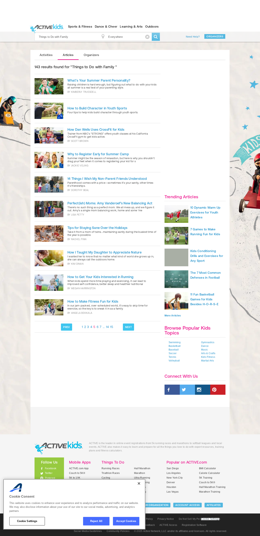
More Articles (173, 315)
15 (111, 327)
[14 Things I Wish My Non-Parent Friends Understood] (49, 184)
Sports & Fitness (80, 26)
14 (107, 327)
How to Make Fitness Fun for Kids (92, 301)
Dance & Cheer (106, 26)
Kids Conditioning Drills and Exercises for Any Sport (206, 255)
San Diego (173, 468)
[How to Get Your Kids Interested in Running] (49, 283)
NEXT (128, 327)
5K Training (205, 477)
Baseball (174, 349)
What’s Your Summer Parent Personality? (98, 80)
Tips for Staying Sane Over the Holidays (97, 228)
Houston (171, 487)
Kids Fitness (208, 357)
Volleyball (174, 360)
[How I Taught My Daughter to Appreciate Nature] (49, 258)
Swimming (175, 342)
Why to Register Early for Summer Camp (98, 154)
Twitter (48, 473)
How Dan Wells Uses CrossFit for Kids (96, 129)
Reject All (96, 521)
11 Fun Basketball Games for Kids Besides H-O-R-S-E (204, 299)
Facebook (50, 468)
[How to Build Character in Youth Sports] (49, 111)
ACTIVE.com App (79, 468)
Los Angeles (174, 473)
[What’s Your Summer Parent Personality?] (49, 86)
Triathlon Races (111, 473)
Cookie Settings (27, 521)
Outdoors (152, 26)
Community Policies (118, 531)
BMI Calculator (207, 468)
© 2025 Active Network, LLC (150, 531)
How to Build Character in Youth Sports (97, 108)
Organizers (214, 36)
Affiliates (214, 505)
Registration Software (194, 525)
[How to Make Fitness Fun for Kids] (49, 307)
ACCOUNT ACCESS (187, 505)
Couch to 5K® (77, 473)
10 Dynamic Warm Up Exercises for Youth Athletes (205, 212)
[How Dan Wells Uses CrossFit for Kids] (49, 135)
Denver (171, 482)
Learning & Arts (131, 26)
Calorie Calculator (209, 473)
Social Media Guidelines (88, 531)
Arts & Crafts (208, 353)
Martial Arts (207, 360)
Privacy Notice (165, 519)
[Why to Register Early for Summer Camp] (49, 160)
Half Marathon (142, 468)
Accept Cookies (126, 521)
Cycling (106, 477)
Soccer (173, 353)
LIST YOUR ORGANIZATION (152, 505)
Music (204, 349)
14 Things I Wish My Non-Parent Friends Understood (107, 178)
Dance (205, 346)
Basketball (175, 346)
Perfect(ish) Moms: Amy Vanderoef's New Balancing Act (109, 203)
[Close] (138, 483)
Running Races (110, 468)
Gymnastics (207, 342)
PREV (66, 327)
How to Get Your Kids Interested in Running (100, 277)
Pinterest (50, 478)
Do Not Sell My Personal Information (199, 519)
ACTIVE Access (168, 525)
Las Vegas (173, 491)
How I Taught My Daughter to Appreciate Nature (104, 252)
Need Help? (193, 36)
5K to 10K (74, 477)
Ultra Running (142, 477)
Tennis (172, 357)
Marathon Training (209, 491)
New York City (175, 477)
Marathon (139, 473)
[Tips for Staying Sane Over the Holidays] (49, 233)
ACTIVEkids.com (46, 26)
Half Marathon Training (212, 487)
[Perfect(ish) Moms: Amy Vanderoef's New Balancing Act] (49, 209)
